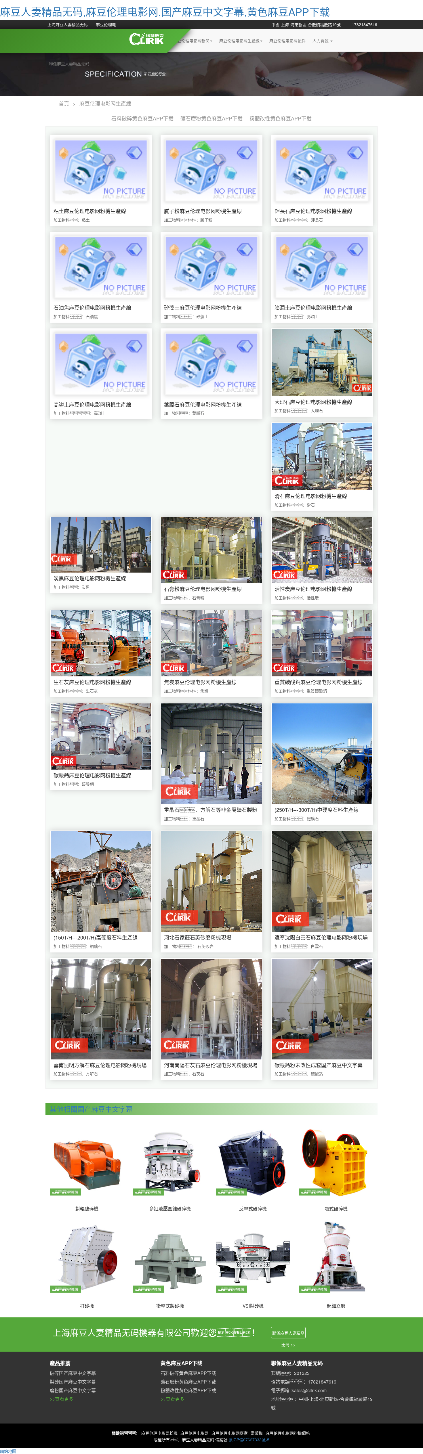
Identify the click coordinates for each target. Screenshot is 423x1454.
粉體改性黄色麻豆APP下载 (280, 118)
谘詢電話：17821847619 (303, 1381)
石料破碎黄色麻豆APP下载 (142, 118)
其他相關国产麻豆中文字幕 (91, 1109)
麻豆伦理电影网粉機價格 (288, 1433)
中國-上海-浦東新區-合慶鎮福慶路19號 (306, 24)
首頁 (64, 103)
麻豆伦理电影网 (194, 1433)
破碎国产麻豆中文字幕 (73, 1373)
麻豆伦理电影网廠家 (230, 1433)
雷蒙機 (257, 1433)
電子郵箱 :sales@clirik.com (299, 1390)
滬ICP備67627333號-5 (248, 1439)
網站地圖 (8, 1451)
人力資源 (321, 40)
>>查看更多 (61, 1399)
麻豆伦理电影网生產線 (239, 40)
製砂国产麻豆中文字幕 (73, 1381)
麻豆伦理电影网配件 (287, 40)
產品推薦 (60, 1363)
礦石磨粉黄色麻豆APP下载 (211, 118)
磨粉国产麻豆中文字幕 (73, 1390)
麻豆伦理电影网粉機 (159, 1433)
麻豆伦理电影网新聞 (191, 40)
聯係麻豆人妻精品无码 (69, 63)
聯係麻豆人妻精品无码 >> (288, 1334)
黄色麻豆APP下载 (181, 1363)
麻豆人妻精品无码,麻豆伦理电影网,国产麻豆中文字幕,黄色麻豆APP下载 (165, 11)
